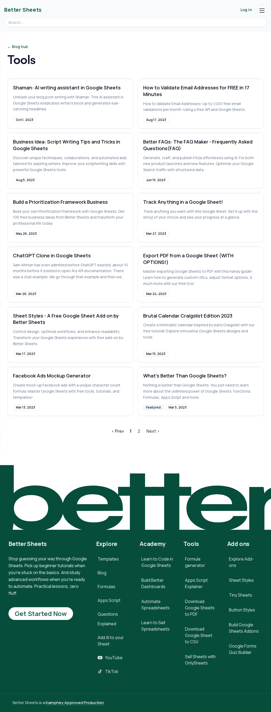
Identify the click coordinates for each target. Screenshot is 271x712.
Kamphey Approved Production (75, 702)
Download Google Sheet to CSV (198, 635)
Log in (246, 9)
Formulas (106, 586)
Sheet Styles (241, 580)
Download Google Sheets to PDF (200, 607)
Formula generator (195, 562)
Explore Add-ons (241, 562)
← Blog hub (17, 46)
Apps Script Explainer (196, 583)
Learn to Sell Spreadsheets (155, 626)
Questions (108, 614)
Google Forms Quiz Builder (242, 649)
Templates (108, 559)
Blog (102, 573)
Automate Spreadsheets (155, 604)
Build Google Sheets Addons (244, 628)
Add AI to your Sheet (111, 641)
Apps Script (109, 600)
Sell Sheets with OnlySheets (200, 660)
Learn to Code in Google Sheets (157, 562)
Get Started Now (41, 613)
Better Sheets (23, 9)
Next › (153, 431)
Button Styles (242, 610)
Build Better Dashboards (153, 583)
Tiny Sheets (240, 595)
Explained (107, 624)
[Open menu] (262, 10)
